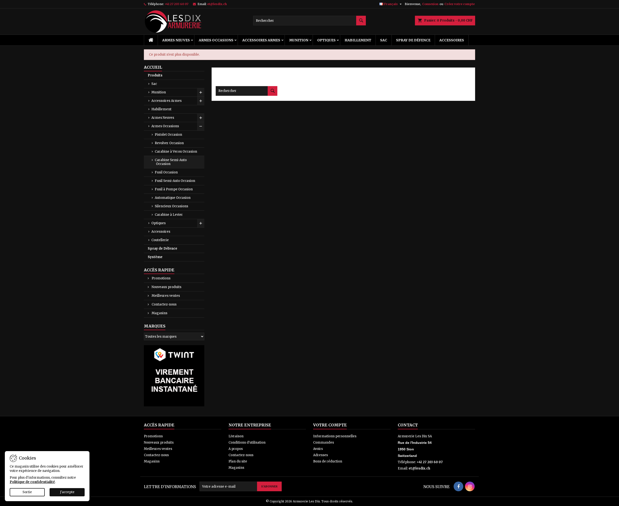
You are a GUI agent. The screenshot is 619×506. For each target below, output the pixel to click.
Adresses (320, 455)
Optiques (326, 40)
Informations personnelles (334, 436)
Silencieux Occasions (171, 206)
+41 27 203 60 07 (176, 4)
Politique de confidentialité (32, 482)
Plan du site (237, 461)
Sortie (27, 492)
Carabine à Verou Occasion (176, 151)
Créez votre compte (459, 4)
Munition (298, 40)
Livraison (235, 436)
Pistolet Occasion (168, 135)
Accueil (153, 67)
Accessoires (451, 40)
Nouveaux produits (166, 287)
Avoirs (318, 449)
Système (155, 257)
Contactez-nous (164, 304)
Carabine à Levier (169, 215)
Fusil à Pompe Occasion (174, 189)
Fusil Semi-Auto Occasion (175, 181)
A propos (235, 449)
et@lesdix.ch (217, 4)
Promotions (160, 278)
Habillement (358, 40)
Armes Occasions (216, 40)
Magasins (159, 313)
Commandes (323, 442)
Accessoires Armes (261, 40)
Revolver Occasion (169, 143)
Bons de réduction (327, 461)
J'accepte (67, 492)
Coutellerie (160, 240)
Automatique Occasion (173, 198)
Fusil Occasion (166, 172)
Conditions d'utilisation (246, 442)
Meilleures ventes (165, 296)
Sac (383, 40)
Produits (155, 75)
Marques (154, 326)
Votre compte (330, 425)
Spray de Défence (413, 40)
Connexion (430, 4)
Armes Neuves (176, 40)
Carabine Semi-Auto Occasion (171, 162)
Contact (408, 425)
